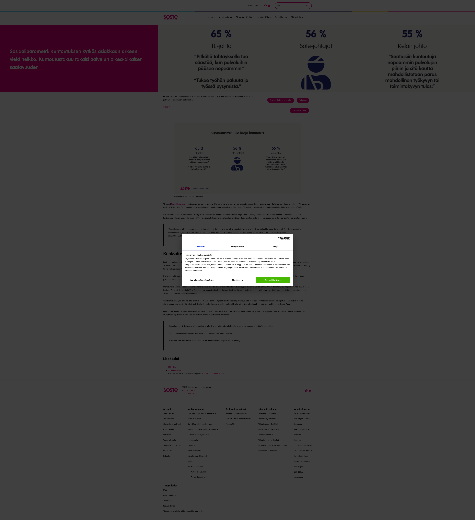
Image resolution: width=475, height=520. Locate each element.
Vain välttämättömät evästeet (202, 280)
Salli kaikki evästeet (273, 280)
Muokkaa (236, 280)
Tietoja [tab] (275, 247)
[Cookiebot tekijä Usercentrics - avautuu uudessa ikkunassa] (279, 238)
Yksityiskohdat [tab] (237, 247)
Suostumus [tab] (200, 247)
